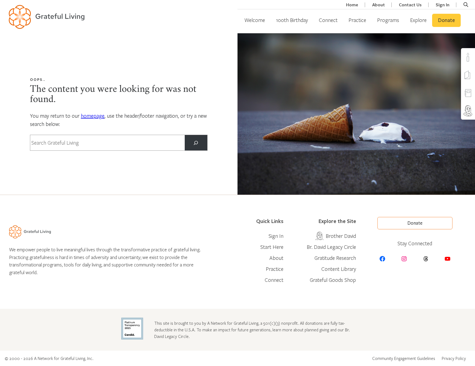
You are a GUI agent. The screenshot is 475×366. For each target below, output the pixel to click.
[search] (466, 4)
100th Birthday (292, 19)
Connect (328, 19)
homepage (92, 115)
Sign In (442, 4)
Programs (388, 19)
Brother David (341, 235)
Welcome (254, 19)
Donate (446, 20)
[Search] (196, 142)
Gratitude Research (335, 257)
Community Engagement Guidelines (403, 358)
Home (352, 4)
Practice (357, 19)
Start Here (271, 246)
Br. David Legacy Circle (331, 246)
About (378, 4)
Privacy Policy (454, 358)
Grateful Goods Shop (333, 279)
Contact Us (410, 4)
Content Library (338, 268)
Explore (418, 19)
